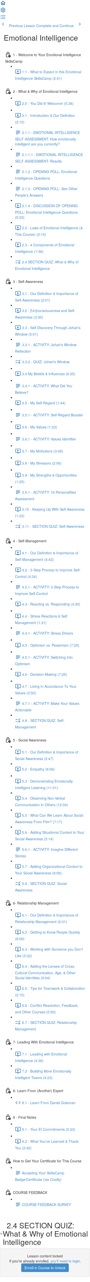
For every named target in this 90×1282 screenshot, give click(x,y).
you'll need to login (65, 1260)
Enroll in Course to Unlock (45, 1267)
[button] (3, 4)
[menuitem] (3, 11)
